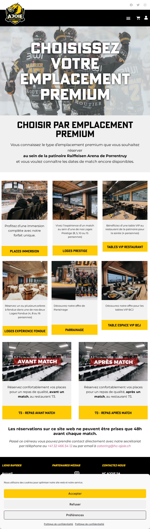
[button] (128, 18)
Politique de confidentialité (58, 524)
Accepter (75, 493)
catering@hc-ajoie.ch (114, 446)
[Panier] (138, 18)
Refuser (75, 504)
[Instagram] (145, 5)
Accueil (7, 473)
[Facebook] (131, 5)
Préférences (75, 515)
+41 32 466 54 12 (60, 446)
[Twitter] (138, 5)
